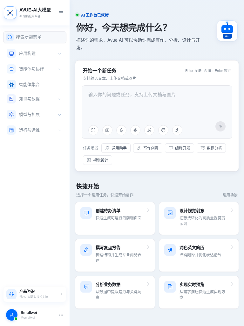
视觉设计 (100, 160)
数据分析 (214, 148)
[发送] (220, 126)
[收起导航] (61, 13)
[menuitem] (34, 53)
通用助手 (119, 148)
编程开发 (182, 148)
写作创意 (151, 148)
